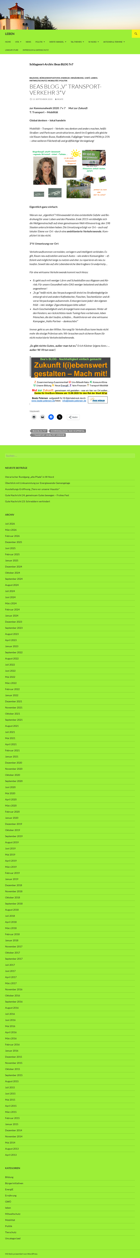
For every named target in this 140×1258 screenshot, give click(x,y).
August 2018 (12, 909)
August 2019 (12, 842)
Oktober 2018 (12, 897)
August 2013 (12, 1148)
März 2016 (11, 1038)
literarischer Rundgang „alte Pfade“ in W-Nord (29, 476)
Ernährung (77, 78)
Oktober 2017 (12, 952)
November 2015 (13, 1062)
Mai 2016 (10, 1026)
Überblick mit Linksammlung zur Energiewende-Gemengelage (37, 483)
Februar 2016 (12, 1044)
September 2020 (14, 781)
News (28, 42)
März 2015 (11, 1111)
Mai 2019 (10, 854)
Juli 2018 (10, 915)
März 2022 (11, 683)
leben (94, 78)
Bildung (34, 78)
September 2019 (14, 836)
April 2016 (11, 1032)
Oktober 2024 (12, 572)
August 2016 (12, 1007)
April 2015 (11, 1105)
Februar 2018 (12, 934)
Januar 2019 (11, 879)
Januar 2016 (11, 1050)
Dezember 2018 (13, 885)
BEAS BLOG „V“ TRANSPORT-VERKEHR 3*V (66, 89)
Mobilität (53, 80)
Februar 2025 (12, 554)
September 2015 (14, 1075)
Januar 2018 (11, 940)
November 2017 (13, 946)
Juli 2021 (10, 732)
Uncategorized (12, 1238)
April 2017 (11, 977)
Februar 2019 (12, 872)
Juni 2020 (10, 787)
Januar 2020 (11, 817)
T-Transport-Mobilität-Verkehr (48, 435)
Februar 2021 (12, 750)
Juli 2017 (10, 964)
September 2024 (14, 578)
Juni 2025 (10, 548)
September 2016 (14, 1001)
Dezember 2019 (13, 823)
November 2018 (13, 891)
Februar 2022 (12, 689)
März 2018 (11, 928)
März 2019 (11, 866)
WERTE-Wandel (56, 42)
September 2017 (14, 958)
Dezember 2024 (13, 566)
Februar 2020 (12, 811)
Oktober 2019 (12, 830)
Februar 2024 (12, 609)
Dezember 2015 (13, 1056)
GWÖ (87, 78)
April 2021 (11, 744)
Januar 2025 (11, 560)
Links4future (11, 50)
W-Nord (92, 42)
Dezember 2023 (13, 621)
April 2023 (11, 640)
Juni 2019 (10, 848)
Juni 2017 (10, 970)
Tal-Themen (76, 42)
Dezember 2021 (13, 701)
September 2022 (14, 652)
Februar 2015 (12, 1118)
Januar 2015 (11, 1124)
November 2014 (13, 1136)
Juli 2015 (10, 1087)
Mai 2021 (10, 738)
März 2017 (11, 983)
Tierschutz (10, 1232)
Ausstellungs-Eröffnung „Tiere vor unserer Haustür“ (32, 489)
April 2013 (11, 1154)
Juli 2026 (10, 523)
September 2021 (14, 719)
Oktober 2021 (12, 713)
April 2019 (11, 860)
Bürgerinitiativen (50, 78)
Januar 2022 (11, 695)
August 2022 (12, 658)
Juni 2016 (10, 1020)
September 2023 (14, 627)
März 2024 (11, 603)
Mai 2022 (10, 676)
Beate (60, 99)
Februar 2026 (12, 535)
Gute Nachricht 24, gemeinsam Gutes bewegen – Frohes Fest (37, 495)
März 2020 (11, 805)
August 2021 (12, 725)
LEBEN (10, 34)
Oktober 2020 (12, 774)
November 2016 (13, 989)
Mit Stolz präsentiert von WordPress (21, 1254)
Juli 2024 (10, 591)
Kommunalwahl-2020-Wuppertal (68, 431)
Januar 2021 (11, 756)
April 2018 (11, 921)
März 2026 (11, 529)
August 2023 (12, 633)
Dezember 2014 (13, 1130)
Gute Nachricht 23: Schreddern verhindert (27, 501)
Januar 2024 (11, 615)
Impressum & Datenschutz (36, 50)
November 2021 (13, 707)
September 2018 (14, 903)
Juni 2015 (10, 1093)
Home (8, 42)
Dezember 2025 (13, 542)
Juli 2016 (10, 1013)
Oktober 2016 (12, 995)
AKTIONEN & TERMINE (112, 42)
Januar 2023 (11, 646)
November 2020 (13, 768)
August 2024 (12, 584)
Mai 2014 (10, 1142)
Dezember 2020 (13, 762)
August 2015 (12, 1081)
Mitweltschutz (38, 80)
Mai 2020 (10, 793)
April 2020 (11, 799)
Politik (39, 42)
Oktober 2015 (12, 1069)
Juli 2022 (10, 664)
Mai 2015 (10, 1099)
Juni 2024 (10, 597)
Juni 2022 (10, 670)
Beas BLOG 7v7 (39, 431)
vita (17, 42)
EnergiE (65, 78)
